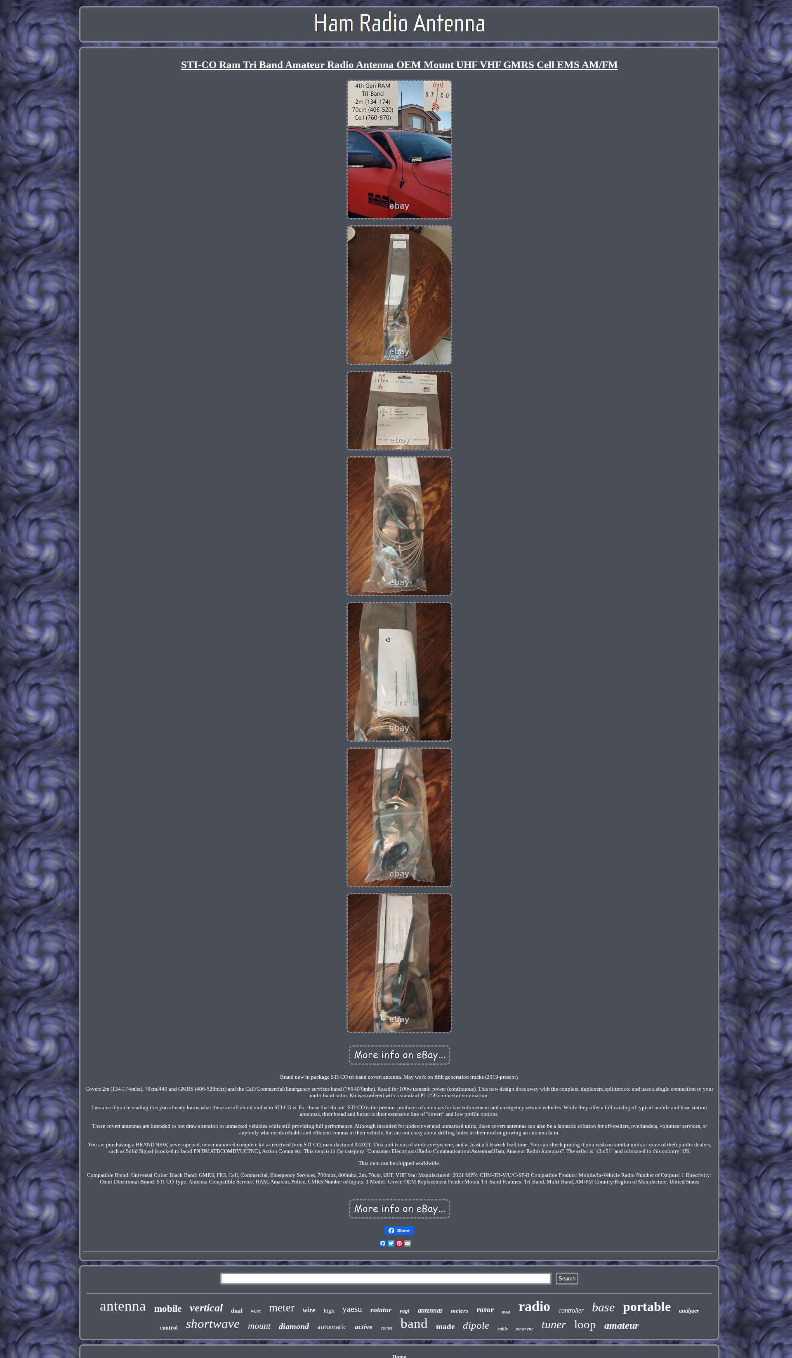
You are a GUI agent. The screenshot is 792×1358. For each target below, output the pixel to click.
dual (237, 1310)
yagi (405, 1311)
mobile (168, 1309)
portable (647, 1306)
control (169, 1328)
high (329, 1311)
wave (256, 1311)
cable (502, 1328)
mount (259, 1325)
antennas (430, 1310)
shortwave (213, 1323)
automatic (331, 1327)
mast (506, 1312)
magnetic (524, 1328)
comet (386, 1328)
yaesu (352, 1309)
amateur (621, 1325)
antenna (123, 1306)
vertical (206, 1308)
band (414, 1323)
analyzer (689, 1311)
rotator (380, 1310)
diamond (294, 1326)
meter (282, 1307)
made (445, 1326)
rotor (485, 1309)
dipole (476, 1325)
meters (459, 1310)
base (603, 1307)
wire (309, 1310)
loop (585, 1324)
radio (534, 1306)
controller (571, 1310)
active (363, 1327)
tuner (554, 1324)
